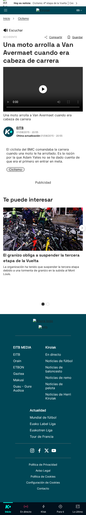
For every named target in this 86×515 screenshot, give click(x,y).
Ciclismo (15, 169)
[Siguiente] (76, 3)
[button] (82, 228)
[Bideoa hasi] (43, 89)
